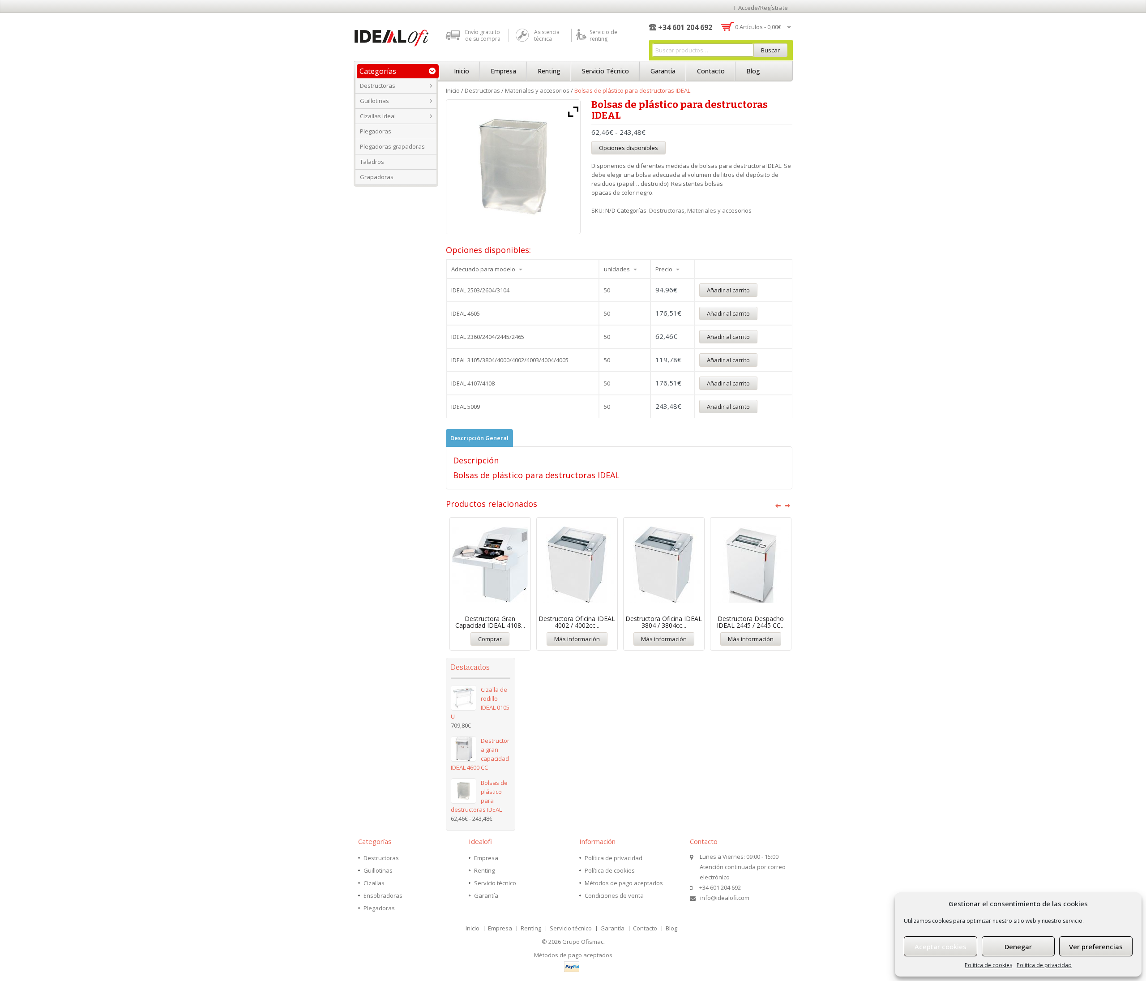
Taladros (372, 162)
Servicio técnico (605, 71)
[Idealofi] (392, 36)
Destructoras (377, 85)
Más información (577, 639)
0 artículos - (758, 27)
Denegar (1018, 946)
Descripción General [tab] (479, 438)
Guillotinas (374, 101)
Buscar (770, 50)
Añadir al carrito (728, 290)
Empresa (503, 71)
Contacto (711, 71)
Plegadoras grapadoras (392, 146)
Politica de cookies (988, 965)
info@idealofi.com (724, 898)
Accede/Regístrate (763, 8)
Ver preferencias (1096, 946)
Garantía (663, 71)
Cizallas (374, 883)
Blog (753, 71)
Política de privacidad (613, 858)
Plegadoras (375, 131)
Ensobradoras (382, 895)
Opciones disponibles (628, 148)
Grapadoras (376, 177)
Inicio (461, 71)
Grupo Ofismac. (583, 942)
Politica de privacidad (1044, 965)
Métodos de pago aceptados (624, 883)
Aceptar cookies (940, 946)
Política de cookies (610, 870)
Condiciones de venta (614, 895)
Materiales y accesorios (537, 90)
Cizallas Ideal (378, 116)
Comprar (490, 639)
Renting (549, 71)
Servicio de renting (603, 35)
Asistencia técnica (547, 35)
